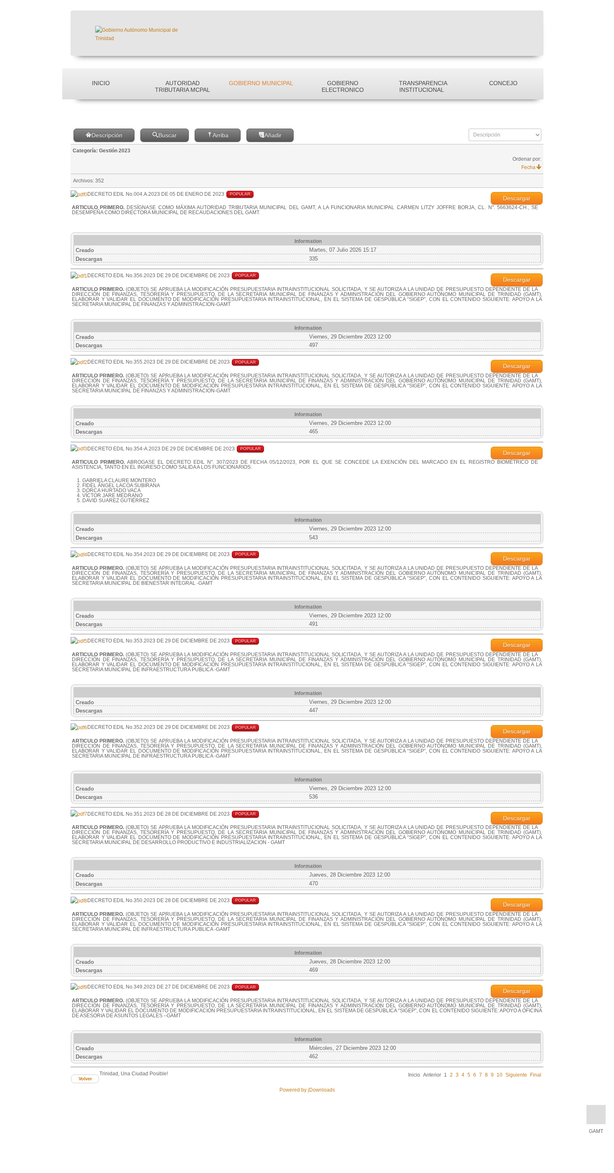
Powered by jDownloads (307, 1090)
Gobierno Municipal (261, 83)
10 (499, 1075)
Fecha (528, 167)
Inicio (101, 83)
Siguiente (516, 1075)
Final (535, 1075)
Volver (85, 1078)
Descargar (516, 198)
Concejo (503, 83)
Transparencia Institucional (423, 86)
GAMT (596, 1131)
